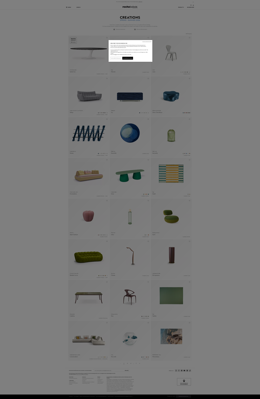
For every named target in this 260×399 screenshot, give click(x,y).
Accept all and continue (127, 58)
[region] (130, 51)
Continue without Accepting (146, 41)
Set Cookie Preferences (116, 58)
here (116, 54)
